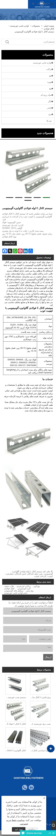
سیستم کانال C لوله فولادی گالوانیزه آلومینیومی (34, 31)
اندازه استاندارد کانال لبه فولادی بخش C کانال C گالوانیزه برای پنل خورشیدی (40, 750)
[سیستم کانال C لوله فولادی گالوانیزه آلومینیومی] (28, 169)
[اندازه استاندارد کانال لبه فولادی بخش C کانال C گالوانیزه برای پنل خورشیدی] (40, 737)
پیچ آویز (36, 586)
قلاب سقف (9, 586)
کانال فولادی (49, 28)
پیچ (50, 75)
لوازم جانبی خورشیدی (19, 25)
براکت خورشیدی (24, 586)
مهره (49, 82)
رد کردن (31, 829)
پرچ (50, 114)
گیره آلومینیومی (24, 588)
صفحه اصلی (49, 25)
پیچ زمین (29, 591)
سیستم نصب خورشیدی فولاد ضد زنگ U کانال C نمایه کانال (15, 697)
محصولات (36, 25)
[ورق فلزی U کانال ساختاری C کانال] (40, 684)
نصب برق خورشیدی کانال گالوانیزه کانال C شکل (40, 723)
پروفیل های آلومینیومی (13, 591)
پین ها (49, 120)
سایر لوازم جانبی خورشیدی (15, 593)
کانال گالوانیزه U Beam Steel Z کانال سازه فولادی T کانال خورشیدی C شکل (15, 750)
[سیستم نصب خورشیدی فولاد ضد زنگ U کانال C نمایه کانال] (15, 684)
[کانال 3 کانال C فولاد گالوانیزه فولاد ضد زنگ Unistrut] (15, 710)
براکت (49, 69)
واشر (49, 107)
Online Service (34, 833)
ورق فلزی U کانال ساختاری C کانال (40, 697)
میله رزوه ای (46, 95)
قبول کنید (19, 829)
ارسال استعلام (9, 243)
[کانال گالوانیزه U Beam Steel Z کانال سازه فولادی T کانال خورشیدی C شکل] (15, 737)
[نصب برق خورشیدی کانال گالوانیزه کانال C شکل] (40, 710)
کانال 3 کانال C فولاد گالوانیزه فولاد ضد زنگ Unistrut (15, 723)
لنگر (50, 101)
